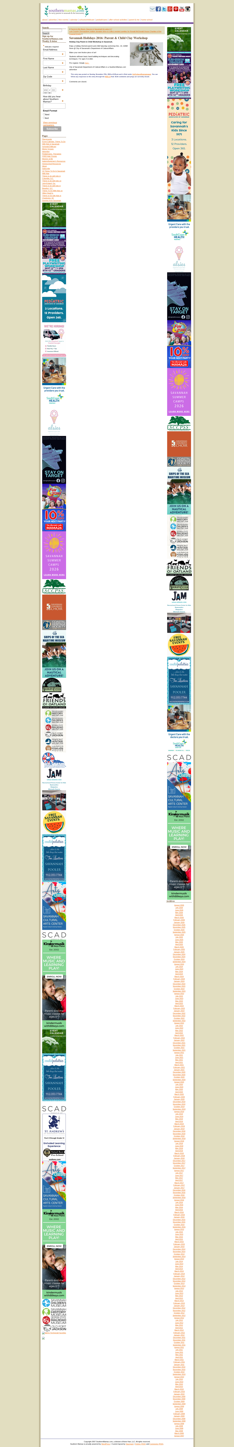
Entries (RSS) (140, 1444)
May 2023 (179, 1001)
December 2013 (179, 1279)
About (44, 20)
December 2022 (179, 1013)
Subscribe (152, 8)
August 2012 (179, 1318)
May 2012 (179, 1325)
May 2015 (179, 1237)
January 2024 (179, 981)
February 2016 (179, 1215)
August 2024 (179, 964)
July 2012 (179, 1320)
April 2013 (179, 1298)
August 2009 (179, 1406)
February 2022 (179, 1038)
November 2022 (179, 1016)
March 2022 (179, 1035)
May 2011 (179, 1355)
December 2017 (179, 1161)
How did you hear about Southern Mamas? (53, 99)
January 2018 (179, 1158)
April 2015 (179, 1239)
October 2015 (179, 1225)
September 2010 (179, 1374)
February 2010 (179, 1391)
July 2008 (179, 1426)
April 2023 (179, 1003)
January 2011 (179, 1365)
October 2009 (179, 1401)
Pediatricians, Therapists (51, 154)
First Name (53, 58)
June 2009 (179, 1411)
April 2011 (179, 1357)
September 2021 (179, 1050)
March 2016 (179, 1212)
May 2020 (179, 1089)
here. (87, 63)
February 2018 (179, 1156)
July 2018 (179, 1143)
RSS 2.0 (108, 76)
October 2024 (179, 959)
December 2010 (179, 1367)
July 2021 (179, 1055)
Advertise (53, 20)
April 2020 (179, 1092)
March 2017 (179, 1183)
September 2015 (179, 1227)
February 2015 (179, 1244)
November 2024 (179, 957)
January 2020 (179, 1099)
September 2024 (179, 962)
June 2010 (179, 1382)
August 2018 (179, 1141)
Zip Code (53, 76)
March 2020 (179, 1094)
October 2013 (179, 1283)
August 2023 (179, 993)
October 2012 (179, 1313)
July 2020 (179, 1084)
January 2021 (179, 1070)
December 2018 (179, 1131)
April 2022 (179, 1033)
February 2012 (179, 1333)
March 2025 (179, 947)
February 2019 (179, 1126)
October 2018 (179, 1136)
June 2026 (179, 910)
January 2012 (179, 1335)
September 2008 (179, 1421)
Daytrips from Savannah (51, 201)
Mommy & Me (47, 159)
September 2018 (179, 1138)
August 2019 (179, 1111)
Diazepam (130, 1444)
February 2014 (179, 1274)
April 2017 (179, 1180)
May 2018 (179, 1148)
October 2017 (179, 1166)
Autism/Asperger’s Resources (53, 161)
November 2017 (179, 1163)
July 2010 (179, 1379)
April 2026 (179, 915)
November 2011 (179, 1340)
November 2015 (179, 1222)
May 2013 (179, 1296)
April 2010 (179, 1387)
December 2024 (179, 954)
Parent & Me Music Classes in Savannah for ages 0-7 (91, 29)
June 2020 (179, 1087)
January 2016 (179, 1217)
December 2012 (179, 1308)
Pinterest (175, 8)
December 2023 (179, 984)
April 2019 (179, 1121)
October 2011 (179, 1342)
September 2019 (179, 1109)
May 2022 (179, 1030)
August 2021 (179, 1052)
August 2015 (179, 1229)
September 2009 (179, 1404)
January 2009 (179, 1416)
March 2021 (179, 1065)
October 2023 (179, 989)
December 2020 (179, 1072)
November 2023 (179, 986)
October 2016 (179, 1195)
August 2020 (179, 1082)
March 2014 (179, 1271)
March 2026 (179, 917)
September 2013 (179, 1286)
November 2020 (179, 1075)
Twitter (164, 8)
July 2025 (179, 937)
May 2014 (179, 1266)
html (47, 114)
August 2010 (179, 1377)
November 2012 (179, 1310)
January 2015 (179, 1247)
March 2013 (179, 1301)
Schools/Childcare (86, 20)
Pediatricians (101, 20)
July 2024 (179, 967)
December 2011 (179, 1337)
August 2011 (179, 1347)
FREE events (63, 20)
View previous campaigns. (50, 123)
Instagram (187, 8)
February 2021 (179, 1067)
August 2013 (179, 1288)
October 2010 (179, 1372)
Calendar (74, 20)
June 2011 (179, 1352)
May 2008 (179, 1431)
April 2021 (179, 1062)
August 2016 (179, 1200)
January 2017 (179, 1188)
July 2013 (179, 1291)
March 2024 (179, 976)
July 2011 (179, 1350)
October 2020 (179, 1077)
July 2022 (179, 1026)
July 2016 (179, 1202)
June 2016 (179, 1205)
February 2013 (179, 1303)
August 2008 (179, 1424)
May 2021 (179, 1060)
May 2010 (179, 1384)
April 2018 (179, 1151)
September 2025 (179, 932)
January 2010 (179, 1394)
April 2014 (179, 1269)
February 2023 (179, 1008)
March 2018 (179, 1153)
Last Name (53, 67)
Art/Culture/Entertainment (141, 74)
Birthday (53, 85)
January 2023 (179, 1011)
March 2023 (179, 1006)
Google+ (170, 8)
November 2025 (179, 927)
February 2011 (179, 1362)
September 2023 (179, 991)
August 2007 (179, 1436)
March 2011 (179, 1360)
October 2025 (179, 930)
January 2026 (179, 922)
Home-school (146, 20)
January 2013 (179, 1306)
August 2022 (179, 1023)
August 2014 (179, 1259)
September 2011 (179, 1345)
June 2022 (179, 1028)
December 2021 (179, 1043)
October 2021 (179, 1048)
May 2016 (179, 1207)
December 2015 (179, 1220)
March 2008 (179, 1433)
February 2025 (179, 949)
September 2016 (179, 1197)
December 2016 (179, 1190)
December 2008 (179, 1419)
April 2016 (179, 1210)
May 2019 (179, 1119)
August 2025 (179, 935)
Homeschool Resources (51, 164)
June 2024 (179, 969)
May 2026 (179, 912)
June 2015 (179, 1234)
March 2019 (179, 1124)
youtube (181, 8)
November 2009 (179, 1399)
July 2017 (179, 1173)
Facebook (158, 8)
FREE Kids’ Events (49, 156)
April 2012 (179, 1328)
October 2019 (179, 1107)
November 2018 (179, 1134)
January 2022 (179, 1040)
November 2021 (179, 1045)
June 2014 (179, 1264)
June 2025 (179, 940)
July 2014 (179, 1261)
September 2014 (179, 1256)
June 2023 (179, 998)
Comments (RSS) (156, 1444)
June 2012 (179, 1323)
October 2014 (179, 1254)
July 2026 (179, 908)
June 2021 (179, 1057)
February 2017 (179, 1185)
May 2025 (179, 942)
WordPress (105, 1444)
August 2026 (179, 905)
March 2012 (179, 1330)
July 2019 (179, 1114)
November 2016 (179, 1192)
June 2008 (179, 1428)
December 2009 (179, 1396)
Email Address (53, 49)
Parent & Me (134, 20)
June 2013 (179, 1293)
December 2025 (179, 925)
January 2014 (179, 1276)
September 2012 (179, 1315)
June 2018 (179, 1146)
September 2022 (179, 1021)
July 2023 (179, 996)
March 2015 (179, 1242)
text (47, 118)
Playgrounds (47, 139)
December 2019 (179, 1102)
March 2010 (179, 1389)
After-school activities (118, 20)
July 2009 (179, 1409)
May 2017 (179, 1178)
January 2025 (179, 952)
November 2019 (179, 1104)
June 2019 (179, 1116)
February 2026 (179, 920)
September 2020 (179, 1080)
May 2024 (179, 971)
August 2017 (179, 1170)
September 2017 (179, 1168)
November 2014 (179, 1251)
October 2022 (179, 1018)
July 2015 (179, 1232)
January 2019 (179, 1129)
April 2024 (179, 974)
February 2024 (179, 979)
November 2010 (179, 1369)
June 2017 (179, 1175)
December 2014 (179, 1249)
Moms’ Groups (48, 149)
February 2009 (179, 1414)
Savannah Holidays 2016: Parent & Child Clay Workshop (108, 38)
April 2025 (179, 944)
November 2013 (179, 1281)
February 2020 (179, 1097)
